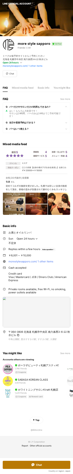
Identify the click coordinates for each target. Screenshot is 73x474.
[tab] (5, 88)
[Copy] (18, 335)
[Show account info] (57, 44)
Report (25, 445)
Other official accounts (40, 445)
